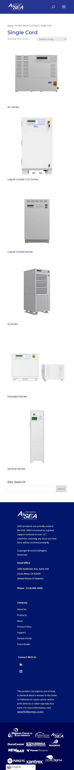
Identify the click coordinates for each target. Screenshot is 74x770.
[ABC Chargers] (42, 737)
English (16, 767)
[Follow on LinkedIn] (21, 664)
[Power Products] (38, 751)
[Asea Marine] (57, 737)
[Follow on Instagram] (21, 671)
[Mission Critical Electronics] (20, 737)
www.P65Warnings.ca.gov (30, 711)
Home (10, 25)
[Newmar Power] (16, 751)
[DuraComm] (16, 745)
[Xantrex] (34, 762)
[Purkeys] (16, 762)
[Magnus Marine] (54, 745)
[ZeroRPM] (53, 762)
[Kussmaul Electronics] (36, 745)
